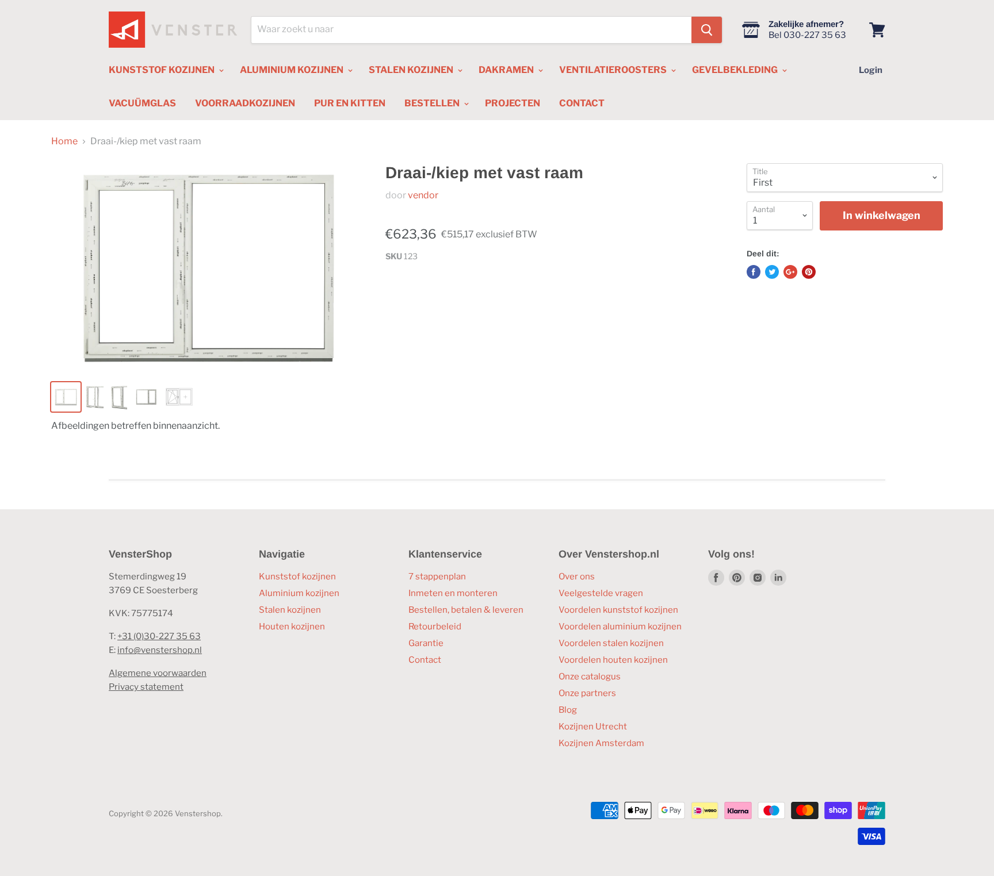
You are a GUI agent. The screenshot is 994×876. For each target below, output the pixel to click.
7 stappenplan (437, 576)
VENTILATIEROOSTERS (613, 69)
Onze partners (587, 693)
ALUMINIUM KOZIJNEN (292, 69)
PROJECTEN (512, 103)
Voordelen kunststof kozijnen (618, 610)
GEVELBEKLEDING (735, 69)
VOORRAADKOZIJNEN (245, 103)
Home (64, 141)
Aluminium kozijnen (299, 593)
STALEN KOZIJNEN (412, 69)
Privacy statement (146, 687)
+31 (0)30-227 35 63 (159, 636)
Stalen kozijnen (290, 610)
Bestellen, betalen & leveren (465, 610)
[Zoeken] (706, 30)
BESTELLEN (432, 103)
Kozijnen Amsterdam (601, 743)
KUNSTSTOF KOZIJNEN (162, 69)
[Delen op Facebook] (753, 272)
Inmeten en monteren (453, 593)
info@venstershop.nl (159, 650)
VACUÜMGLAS (142, 103)
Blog (568, 710)
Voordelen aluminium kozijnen (620, 626)
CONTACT (582, 103)
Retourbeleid (434, 626)
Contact (424, 660)
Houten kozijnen (292, 626)
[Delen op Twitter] (772, 272)
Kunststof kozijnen (297, 576)
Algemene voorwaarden (158, 673)
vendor (423, 195)
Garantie (426, 643)
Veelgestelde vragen (601, 593)
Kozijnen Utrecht (593, 726)
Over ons (577, 576)
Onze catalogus (590, 676)
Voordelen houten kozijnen (613, 660)
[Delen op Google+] (790, 272)
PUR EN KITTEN (349, 103)
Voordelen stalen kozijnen (611, 643)
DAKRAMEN (507, 69)
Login (870, 70)
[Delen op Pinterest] (809, 272)
